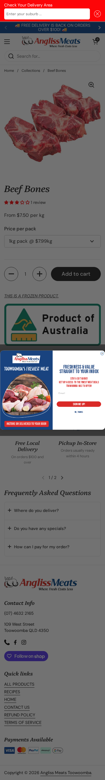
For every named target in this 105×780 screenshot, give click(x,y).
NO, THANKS (79, 412)
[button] (96, 13)
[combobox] (47, 13)
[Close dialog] (102, 353)
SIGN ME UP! (79, 404)
